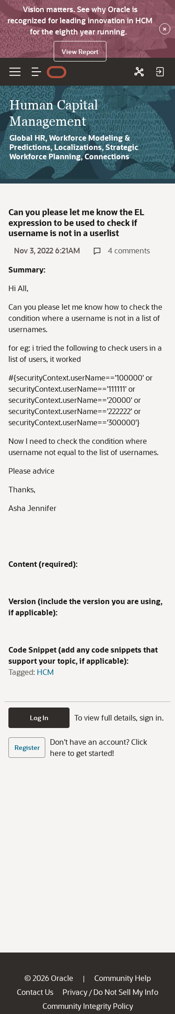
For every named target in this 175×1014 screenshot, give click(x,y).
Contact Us (35, 992)
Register (27, 747)
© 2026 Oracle (48, 978)
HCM (45, 672)
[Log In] (159, 72)
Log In (39, 717)
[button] (36, 71)
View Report (80, 51)
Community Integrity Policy (87, 1006)
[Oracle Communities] (139, 71)
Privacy (75, 992)
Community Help (122, 978)
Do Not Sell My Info (125, 992)
